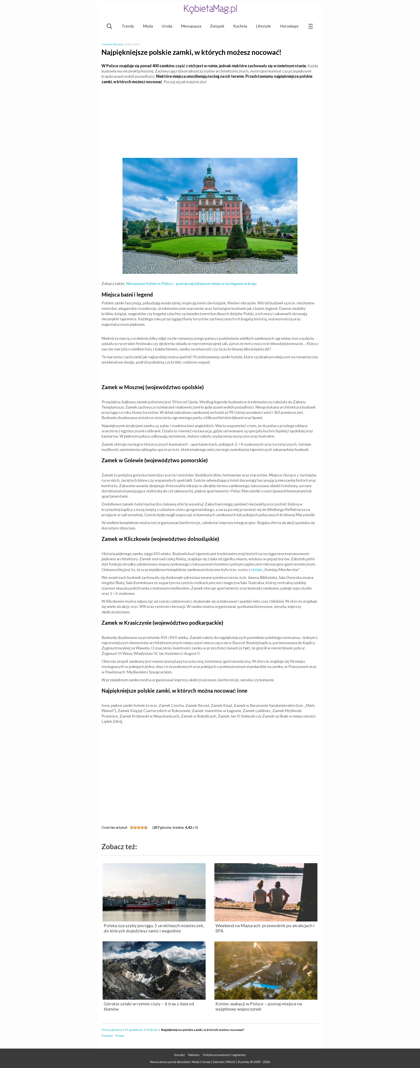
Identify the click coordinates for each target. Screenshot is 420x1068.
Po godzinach (134, 1030)
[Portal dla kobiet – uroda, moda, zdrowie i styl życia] (210, 9)
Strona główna (112, 1030)
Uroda (167, 26)
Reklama (193, 1054)
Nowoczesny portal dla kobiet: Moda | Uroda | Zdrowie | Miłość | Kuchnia (199, 1062)
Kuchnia (240, 26)
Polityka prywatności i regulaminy (224, 1054)
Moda (148, 26)
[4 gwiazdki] (142, 827)
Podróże (152, 1030)
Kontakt (179, 1054)
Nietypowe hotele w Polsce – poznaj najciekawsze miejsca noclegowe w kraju (191, 283)
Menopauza (191, 26)
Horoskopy (289, 26)
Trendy (128, 26)
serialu (256, 569)
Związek (217, 26)
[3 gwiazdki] (138, 827)
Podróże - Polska (113, 1035)
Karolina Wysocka (112, 44)
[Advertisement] (210, 119)
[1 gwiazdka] (131, 827)
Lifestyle (263, 26)
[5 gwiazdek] (145, 827)
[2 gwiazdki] (135, 827)
